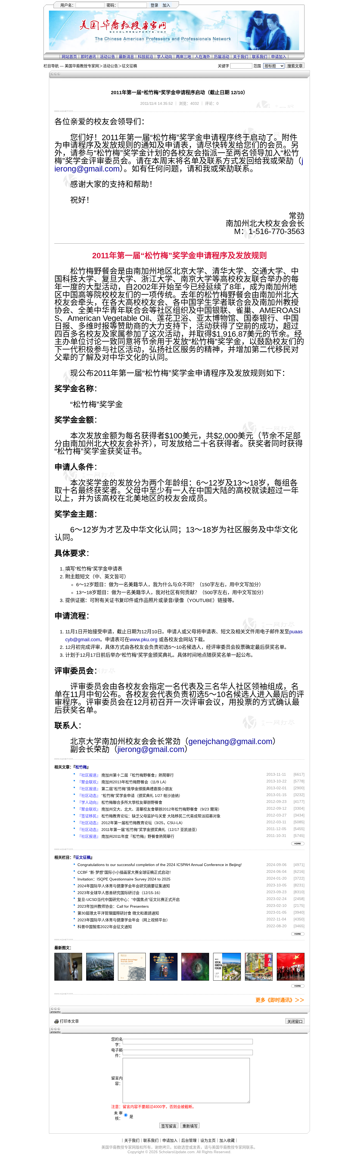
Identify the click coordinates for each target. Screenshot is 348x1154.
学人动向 (164, 56)
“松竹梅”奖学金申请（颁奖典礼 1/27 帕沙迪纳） (141, 795)
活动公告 (107, 56)
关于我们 (240, 56)
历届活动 (221, 56)
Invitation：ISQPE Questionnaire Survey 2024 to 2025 (123, 879)
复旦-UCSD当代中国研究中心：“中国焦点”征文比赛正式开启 (128, 899)
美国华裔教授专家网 (82, 66)
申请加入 (278, 56)
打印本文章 (69, 1021)
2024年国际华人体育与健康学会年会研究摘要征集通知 (123, 886)
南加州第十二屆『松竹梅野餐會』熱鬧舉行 (137, 775)
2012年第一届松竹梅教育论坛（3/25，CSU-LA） (143, 823)
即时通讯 (88, 56)
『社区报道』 (88, 775)
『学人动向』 (88, 802)
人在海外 (202, 56)
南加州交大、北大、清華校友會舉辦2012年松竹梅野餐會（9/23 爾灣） (161, 809)
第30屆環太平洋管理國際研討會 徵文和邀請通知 (118, 913)
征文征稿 (129, 66)
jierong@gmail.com (150, 749)
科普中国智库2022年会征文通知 (104, 927)
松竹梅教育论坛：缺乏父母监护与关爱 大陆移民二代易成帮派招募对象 (160, 816)
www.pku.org (143, 639)
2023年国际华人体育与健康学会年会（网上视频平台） (123, 920)
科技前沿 (145, 56)
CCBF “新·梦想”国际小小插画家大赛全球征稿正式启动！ (125, 872)
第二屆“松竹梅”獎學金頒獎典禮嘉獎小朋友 (137, 789)
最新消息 (126, 56)
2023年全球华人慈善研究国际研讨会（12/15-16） (120, 893)
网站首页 (69, 56)
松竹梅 (81, 767)
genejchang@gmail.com (230, 741)
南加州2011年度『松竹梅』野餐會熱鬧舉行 (137, 836)
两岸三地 (183, 56)
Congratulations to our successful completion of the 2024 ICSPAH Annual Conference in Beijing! (159, 865)
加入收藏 (227, 1140)
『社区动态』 (88, 795)
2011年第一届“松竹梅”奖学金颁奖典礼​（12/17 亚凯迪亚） (150, 829)
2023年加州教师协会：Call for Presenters (113, 906)
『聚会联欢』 (88, 782)
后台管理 (189, 1140)
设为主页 (208, 1140)
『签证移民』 (88, 816)
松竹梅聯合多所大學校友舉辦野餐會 (131, 802)
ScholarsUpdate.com (177, 1152)
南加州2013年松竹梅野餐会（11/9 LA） (135, 782)
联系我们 (259, 56)
